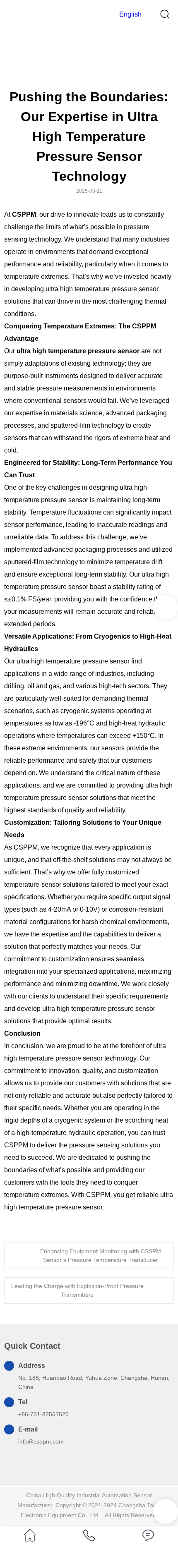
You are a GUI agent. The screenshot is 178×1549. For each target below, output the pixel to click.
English (130, 14)
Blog (100, 58)
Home (80, 58)
